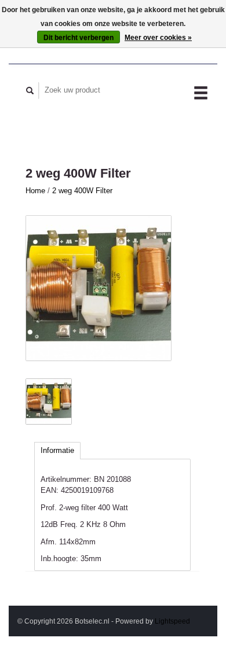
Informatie (57, 450)
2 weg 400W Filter (82, 190)
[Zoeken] (30, 90)
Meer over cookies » (158, 38)
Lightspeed (172, 621)
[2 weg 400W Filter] (98, 288)
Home (35, 190)
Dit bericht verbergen (78, 38)
